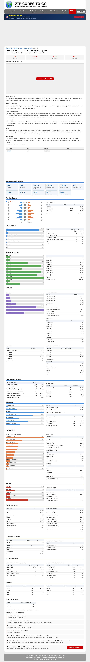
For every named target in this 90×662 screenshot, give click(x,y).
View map (69, 151)
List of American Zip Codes (11, 11)
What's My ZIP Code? (53, 11)
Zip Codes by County (33, 11)
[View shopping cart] (81, 11)
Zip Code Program (38, 659)
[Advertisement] (45, 33)
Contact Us (46, 659)
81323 (9, 151)
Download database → (75, 647)
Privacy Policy (52, 659)
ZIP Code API (72, 11)
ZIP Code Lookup (64, 11)
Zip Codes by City (43, 11)
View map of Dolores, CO (45, 79)
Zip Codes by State (23, 11)
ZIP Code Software (30, 655)
